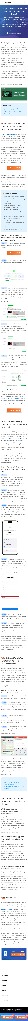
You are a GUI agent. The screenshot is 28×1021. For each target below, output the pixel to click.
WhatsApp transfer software (16, 438)
